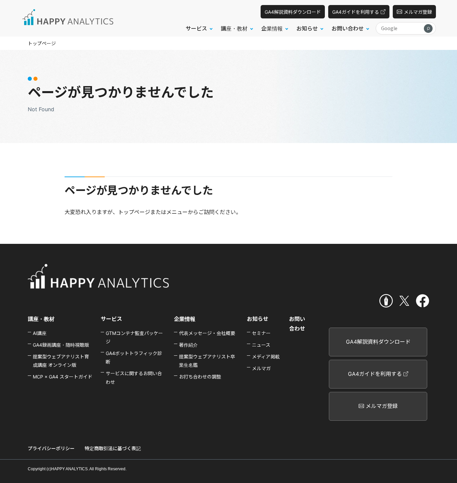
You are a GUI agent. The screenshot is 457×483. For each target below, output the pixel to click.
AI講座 (40, 333)
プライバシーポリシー (51, 448)
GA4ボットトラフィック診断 (134, 357)
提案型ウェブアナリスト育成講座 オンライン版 (61, 361)
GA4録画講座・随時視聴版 (61, 345)
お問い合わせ (297, 324)
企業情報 (184, 319)
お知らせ (257, 319)
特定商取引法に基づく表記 (113, 448)
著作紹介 (188, 345)
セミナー (261, 333)
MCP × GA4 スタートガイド (62, 377)
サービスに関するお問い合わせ (134, 377)
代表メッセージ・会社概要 (207, 333)
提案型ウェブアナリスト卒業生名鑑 (207, 361)
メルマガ (261, 368)
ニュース (261, 345)
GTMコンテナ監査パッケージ (134, 337)
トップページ (42, 43)
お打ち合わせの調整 (200, 377)
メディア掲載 (266, 356)
